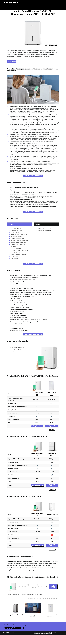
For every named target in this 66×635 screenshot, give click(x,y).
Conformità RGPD (53, 632)
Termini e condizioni (37, 632)
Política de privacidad (45, 632)
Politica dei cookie (37, 633)
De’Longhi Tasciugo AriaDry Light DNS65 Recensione (15, 615)
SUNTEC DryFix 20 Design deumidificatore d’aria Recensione (50, 615)
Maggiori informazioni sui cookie (46, 633)
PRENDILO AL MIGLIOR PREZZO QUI (33, 175)
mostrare (13, 61)
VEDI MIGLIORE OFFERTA (53, 586)
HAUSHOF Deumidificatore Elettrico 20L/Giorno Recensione (33, 615)
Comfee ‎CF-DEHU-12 (52, 514)
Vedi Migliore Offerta (36, 426)
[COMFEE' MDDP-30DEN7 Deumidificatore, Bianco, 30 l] (52, 446)
